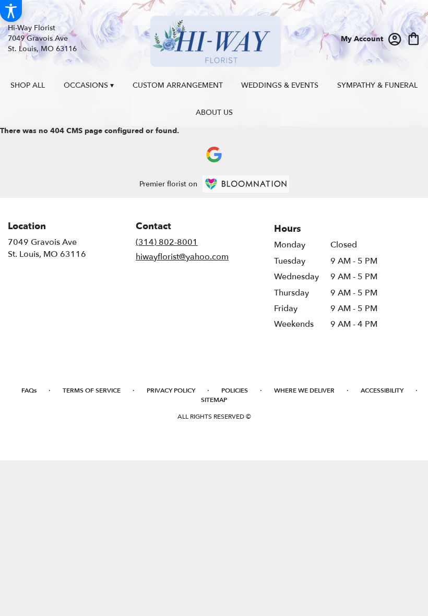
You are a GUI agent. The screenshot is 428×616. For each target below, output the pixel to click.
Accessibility (382, 390)
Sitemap (214, 400)
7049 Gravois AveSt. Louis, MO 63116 (47, 247)
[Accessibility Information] (11, 11)
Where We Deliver (304, 390)
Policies (234, 390)
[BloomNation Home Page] (246, 184)
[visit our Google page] (214, 154)
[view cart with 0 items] (413, 37)
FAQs (29, 390)
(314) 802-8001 (167, 242)
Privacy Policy (171, 390)
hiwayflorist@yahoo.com (182, 257)
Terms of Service (92, 390)
